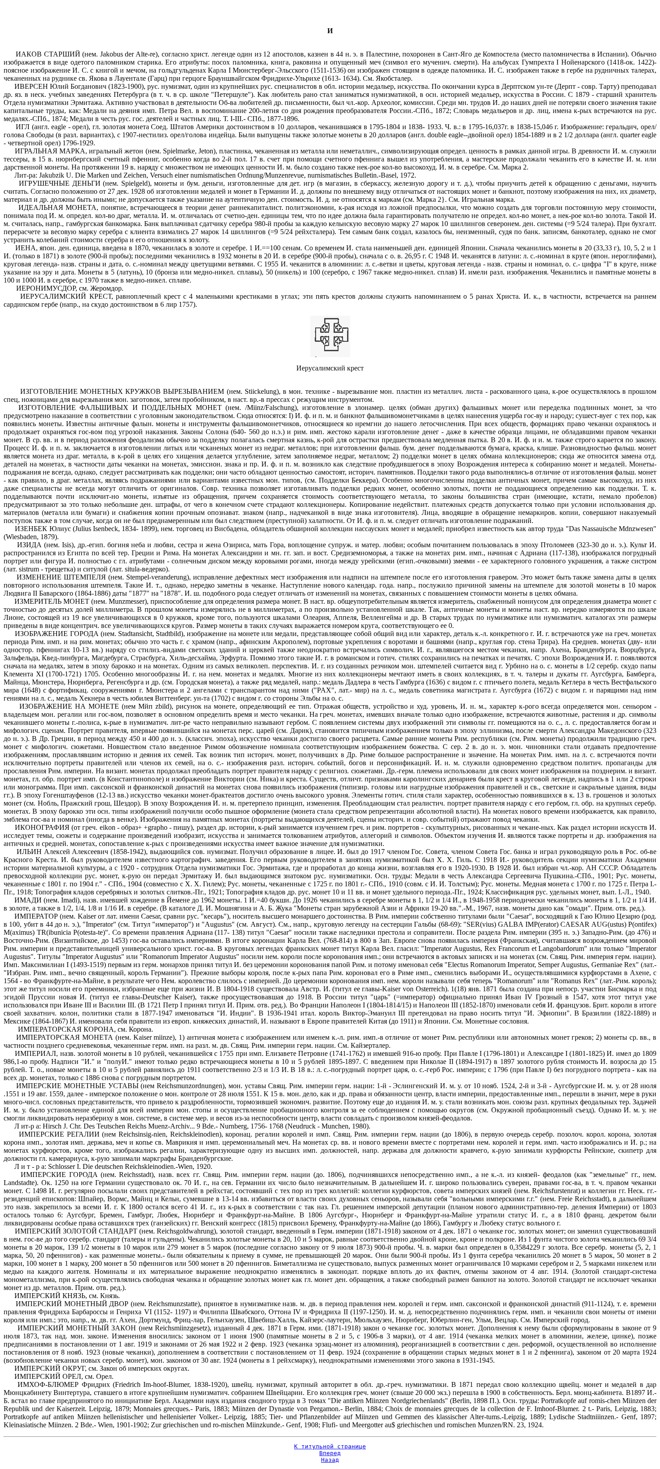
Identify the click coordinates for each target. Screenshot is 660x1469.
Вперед (330, 1453)
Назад (330, 1459)
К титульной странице (330, 1446)
